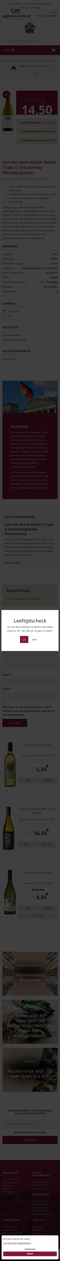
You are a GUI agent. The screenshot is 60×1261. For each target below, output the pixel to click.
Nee (34, 639)
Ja (24, 639)
